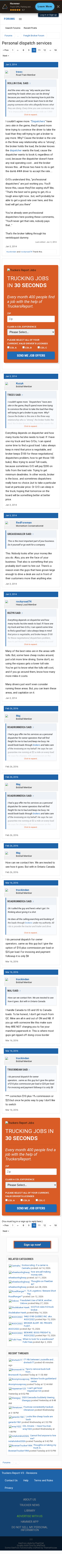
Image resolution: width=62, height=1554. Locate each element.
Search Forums (12, 28)
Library (29, 1510)
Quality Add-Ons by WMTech (31, 1545)
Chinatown (29, 1410)
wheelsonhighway (17, 1277)
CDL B (28, 347)
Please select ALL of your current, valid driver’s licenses (27, 341)
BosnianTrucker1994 (18, 1450)
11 (39, 50)
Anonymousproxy (17, 1384)
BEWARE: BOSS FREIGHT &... (38, 1332)
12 (44, 50)
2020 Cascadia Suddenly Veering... (39, 1397)
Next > (6, 55)
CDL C (43, 347)
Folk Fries (27, 1342)
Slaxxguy (26, 1400)
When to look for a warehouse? (38, 1339)
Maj (18, 715)
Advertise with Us (30, 1516)
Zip (9, 313)
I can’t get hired (34, 1388)
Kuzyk (19, 383)
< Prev (6, 50)
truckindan (11, 252)
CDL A (13, 347)
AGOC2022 (29, 1319)
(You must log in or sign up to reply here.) (22, 1221)
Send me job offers (31, 355)
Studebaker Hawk (17, 1312)
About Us (29, 1499)
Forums (9, 18)
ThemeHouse (50, 1547)
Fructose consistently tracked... (39, 1407)
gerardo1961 (14, 1422)
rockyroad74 (26, 252)
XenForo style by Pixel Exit (31, 1543)
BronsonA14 (14, 1374)
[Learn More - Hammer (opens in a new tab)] (31, 6)
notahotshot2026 (16, 1441)
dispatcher (16, 150)
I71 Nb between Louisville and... (39, 1359)
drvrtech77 (29, 1362)
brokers (36, 745)
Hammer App (30, 1521)
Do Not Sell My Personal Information (30, 1529)
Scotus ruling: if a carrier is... (35, 1265)
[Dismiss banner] (58, 6)
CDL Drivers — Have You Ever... (37, 1426)
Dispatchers (38, 121)
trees (19, 71)
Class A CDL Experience (21, 326)
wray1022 (27, 1429)
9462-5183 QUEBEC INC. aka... (38, 1316)
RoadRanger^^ (15, 1296)
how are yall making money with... (41, 1273)
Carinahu (26, 1268)
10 (34, 50)
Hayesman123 (34, 1391)
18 (55, 50)
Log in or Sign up (48, 15)
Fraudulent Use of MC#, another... (36, 1300)
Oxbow (23, 1303)
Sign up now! (32, 1244)
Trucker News (30, 1505)
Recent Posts (30, 28)
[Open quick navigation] (55, 36)
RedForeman (24, 522)
